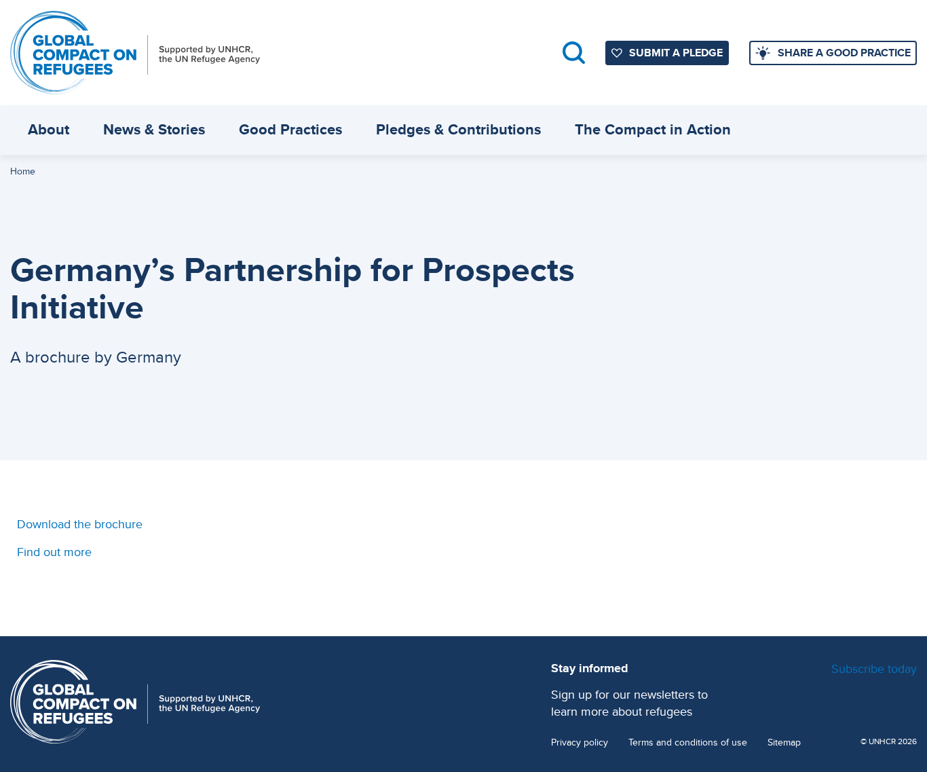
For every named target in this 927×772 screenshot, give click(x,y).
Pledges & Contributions (458, 129)
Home (22, 171)
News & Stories (154, 129)
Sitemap (784, 742)
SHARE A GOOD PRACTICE (844, 52)
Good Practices (290, 129)
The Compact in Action (653, 129)
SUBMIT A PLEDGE (676, 52)
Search (574, 52)
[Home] (135, 52)
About (48, 129)
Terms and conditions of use (687, 742)
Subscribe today (874, 668)
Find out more (54, 551)
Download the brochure (80, 523)
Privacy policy (579, 742)
